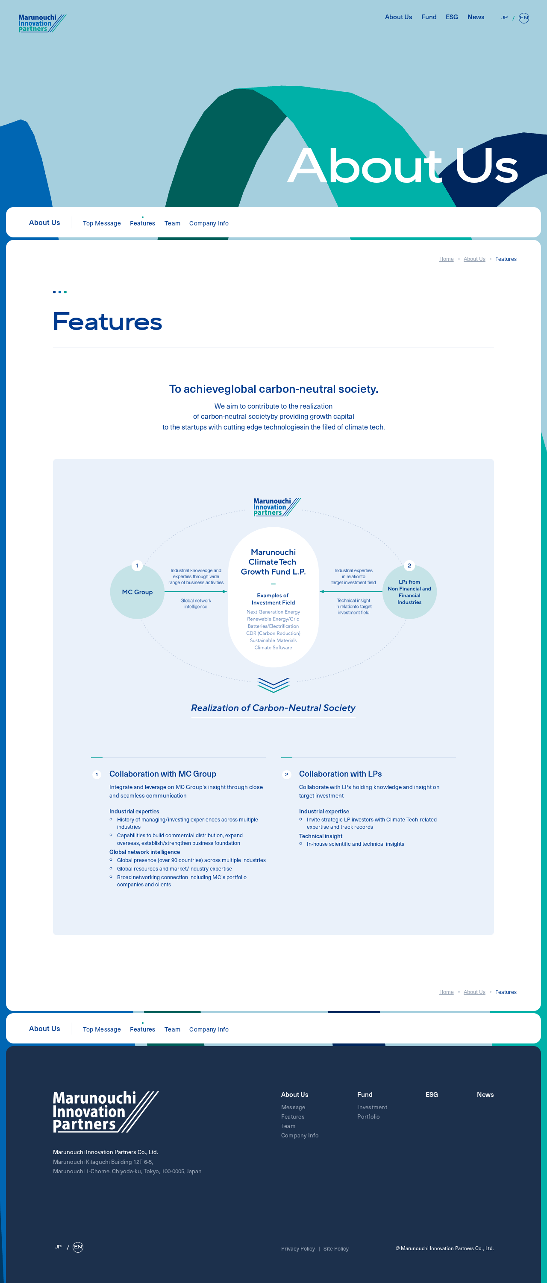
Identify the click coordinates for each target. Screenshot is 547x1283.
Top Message (102, 223)
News (476, 17)
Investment (372, 1106)
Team (172, 223)
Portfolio (368, 1116)
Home (446, 259)
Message (293, 1106)
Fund (429, 17)
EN (524, 18)
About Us (398, 17)
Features (293, 1116)
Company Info (208, 223)
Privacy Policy (298, 1248)
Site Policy (336, 1248)
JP (504, 18)
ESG (452, 17)
